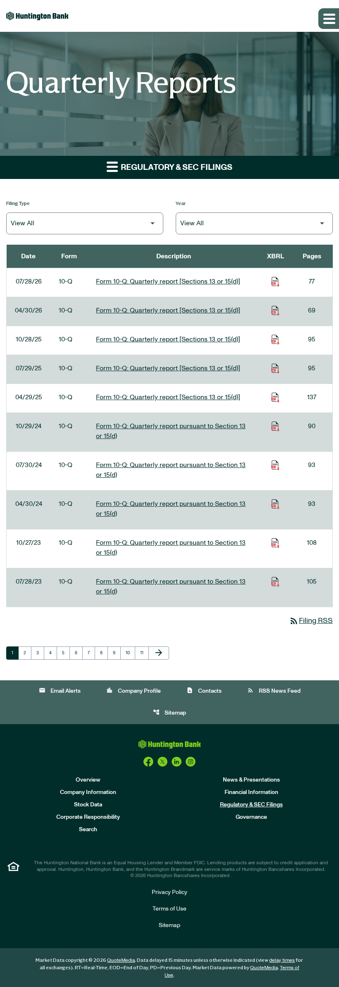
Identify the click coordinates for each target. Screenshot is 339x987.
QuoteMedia (121, 960)
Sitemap (169, 712)
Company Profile (133, 690)
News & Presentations (251, 780)
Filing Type (18, 203)
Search (88, 829)
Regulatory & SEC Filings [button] (175, 167)
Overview (88, 780)
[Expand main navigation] (328, 18)
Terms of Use (169, 909)
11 (144, 652)
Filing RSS (311, 621)
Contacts (204, 690)
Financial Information (251, 792)
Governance (251, 817)
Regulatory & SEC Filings (251, 805)
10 (130, 652)
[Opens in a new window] (148, 762)
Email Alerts (60, 690)
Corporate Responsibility (88, 817)
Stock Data (88, 805)
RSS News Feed (274, 690)
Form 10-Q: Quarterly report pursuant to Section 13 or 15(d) (171, 431)
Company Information (88, 792)
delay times (282, 960)
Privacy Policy (169, 892)
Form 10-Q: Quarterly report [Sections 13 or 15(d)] (168, 281)
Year (181, 203)
